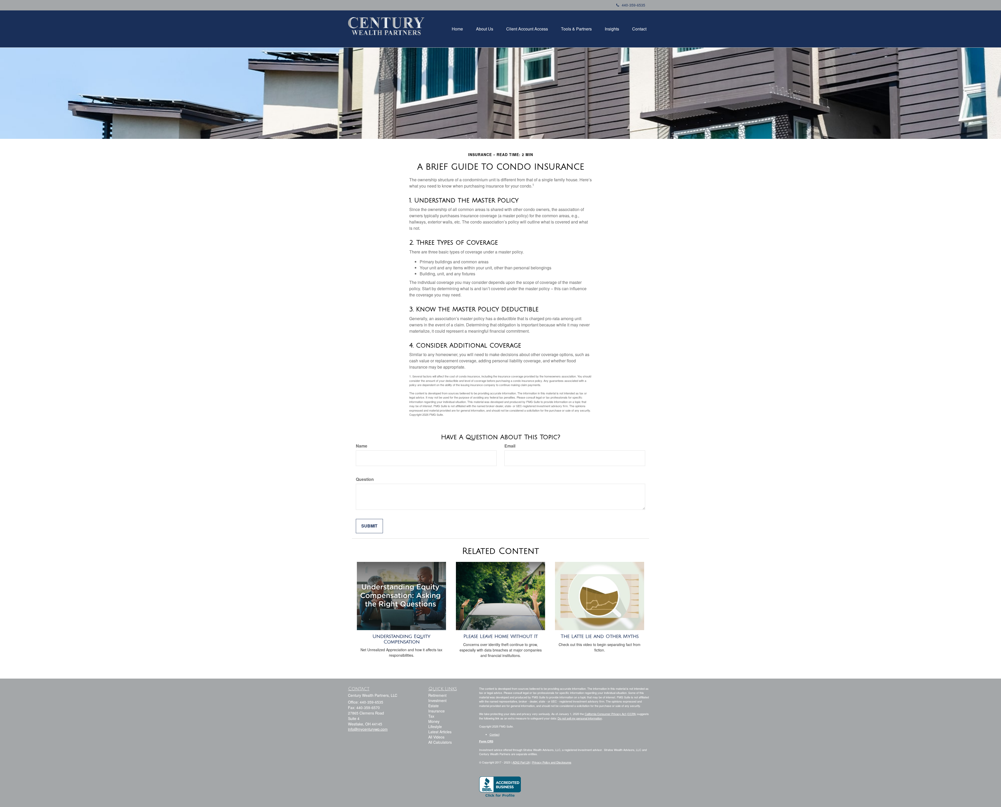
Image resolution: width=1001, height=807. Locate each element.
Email (509, 446)
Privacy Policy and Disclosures (551, 762)
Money (434, 721)
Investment (437, 700)
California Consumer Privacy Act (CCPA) (610, 714)
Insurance (436, 710)
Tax (431, 716)
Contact (494, 734)
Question (365, 479)
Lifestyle (435, 726)
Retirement (437, 695)
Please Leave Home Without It (500, 636)
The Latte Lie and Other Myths (600, 636)
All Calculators (440, 742)
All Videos (436, 737)
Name (361, 446)
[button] (457, 29)
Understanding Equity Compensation (401, 639)
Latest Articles (439, 731)
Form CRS (486, 741)
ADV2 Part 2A (521, 762)
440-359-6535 (633, 5)
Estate (433, 705)
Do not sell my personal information (580, 718)
